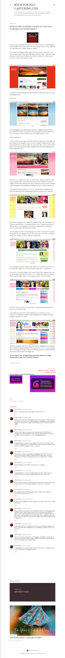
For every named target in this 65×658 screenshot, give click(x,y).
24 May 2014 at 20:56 (26, 499)
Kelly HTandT (30, 189)
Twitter (46, 370)
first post (34, 274)
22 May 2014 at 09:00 (27, 429)
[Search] (54, 4)
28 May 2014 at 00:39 (27, 534)
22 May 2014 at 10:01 (26, 440)
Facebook (40, 370)
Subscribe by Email (50, 372)
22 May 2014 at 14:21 (26, 470)
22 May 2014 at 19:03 (26, 489)
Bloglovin (52, 370)
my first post (43, 348)
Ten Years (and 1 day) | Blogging (26, 637)
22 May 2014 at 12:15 (26, 451)
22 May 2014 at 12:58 (26, 462)
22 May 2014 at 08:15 (26, 417)
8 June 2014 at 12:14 (26, 545)
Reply (16, 414)
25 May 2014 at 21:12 (26, 508)
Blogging (15, 401)
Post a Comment (17, 640)
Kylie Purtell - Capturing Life (26, 6)
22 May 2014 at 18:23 (26, 480)
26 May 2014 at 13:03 (26, 523)
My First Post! (22, 592)
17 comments (22, 594)
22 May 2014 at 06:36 (26, 409)
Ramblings (20, 401)
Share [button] (11, 398)
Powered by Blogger (33, 650)
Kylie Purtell (17, 409)
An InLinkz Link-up (15, 363)
